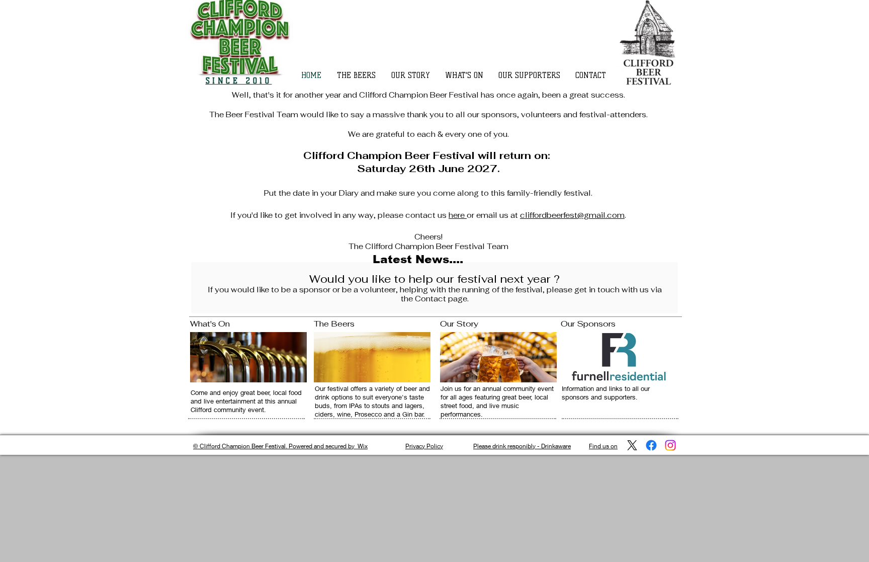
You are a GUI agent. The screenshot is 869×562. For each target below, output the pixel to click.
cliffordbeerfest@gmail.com (572, 215)
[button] (531, 75)
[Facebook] (651, 445)
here (458, 215)
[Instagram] (670, 445)
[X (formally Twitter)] (632, 445)
